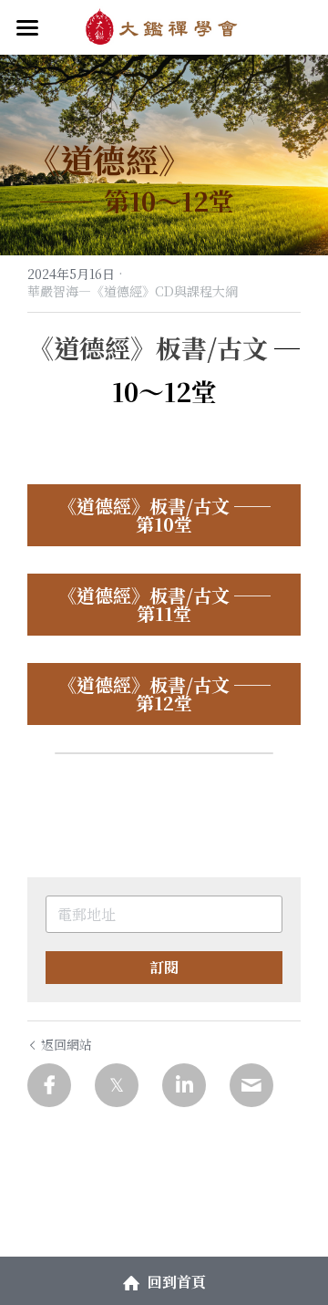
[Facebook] (49, 1085)
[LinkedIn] (184, 1085)
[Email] (251, 1085)
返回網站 (66, 1044)
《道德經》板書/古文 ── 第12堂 (164, 693)
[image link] (163, 26)
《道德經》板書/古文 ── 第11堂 (164, 604)
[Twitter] (116, 1085)
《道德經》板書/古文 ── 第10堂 (164, 514)
